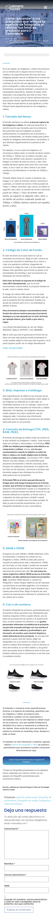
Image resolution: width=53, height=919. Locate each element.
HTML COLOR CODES (13, 348)
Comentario (11, 829)
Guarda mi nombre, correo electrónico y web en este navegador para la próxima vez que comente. (25, 901)
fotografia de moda (28, 800)
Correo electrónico (15, 875)
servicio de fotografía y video (24, 744)
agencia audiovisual (26, 797)
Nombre (9, 864)
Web (6, 886)
